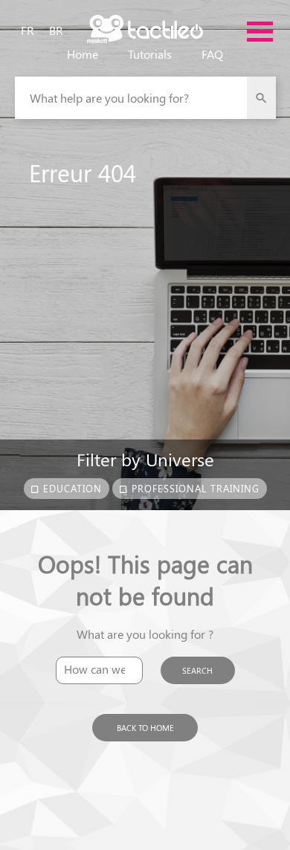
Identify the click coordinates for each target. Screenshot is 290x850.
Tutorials (150, 54)
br (56, 30)
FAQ (212, 54)
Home (82, 54)
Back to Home (145, 727)
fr (27, 30)
